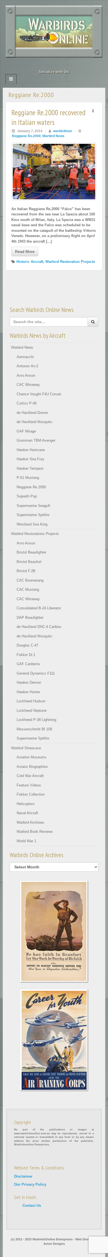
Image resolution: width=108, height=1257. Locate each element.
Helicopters (26, 804)
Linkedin (46, 64)
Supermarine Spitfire (33, 515)
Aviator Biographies (32, 767)
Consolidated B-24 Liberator (39, 608)
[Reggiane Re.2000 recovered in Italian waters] (54, 171)
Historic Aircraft (29, 262)
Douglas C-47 (27, 645)
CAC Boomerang (30, 580)
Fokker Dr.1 (26, 655)
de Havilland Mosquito (34, 422)
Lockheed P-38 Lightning (36, 720)
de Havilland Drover (32, 413)
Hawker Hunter (28, 692)
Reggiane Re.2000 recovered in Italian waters (48, 117)
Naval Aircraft (27, 813)
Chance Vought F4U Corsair (39, 394)
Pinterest (54, 64)
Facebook (39, 64)
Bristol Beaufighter (31, 552)
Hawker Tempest (30, 468)
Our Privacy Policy (30, 1184)
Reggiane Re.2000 (26, 136)
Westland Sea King (32, 524)
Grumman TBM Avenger (36, 440)
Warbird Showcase (26, 748)
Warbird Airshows (30, 822)
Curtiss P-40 (27, 403)
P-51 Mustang (28, 478)
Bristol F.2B (26, 571)
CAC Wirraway (28, 385)
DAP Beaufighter (30, 617)
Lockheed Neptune (32, 710)
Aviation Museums (32, 757)
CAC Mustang (28, 589)
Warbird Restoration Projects (70, 262)
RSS (69, 64)
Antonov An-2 (27, 366)
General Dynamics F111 (36, 673)
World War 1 (26, 841)
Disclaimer (23, 1176)
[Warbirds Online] (54, 31)
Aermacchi (25, 357)
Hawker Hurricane (31, 450)
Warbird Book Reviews (35, 831)
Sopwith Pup (27, 496)
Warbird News (53, 136)
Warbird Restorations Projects (35, 534)
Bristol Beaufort (29, 562)
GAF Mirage (26, 431)
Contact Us (31, 1205)
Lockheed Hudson (31, 701)
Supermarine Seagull (33, 506)
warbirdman (62, 131)
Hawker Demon (29, 682)
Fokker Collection (31, 794)
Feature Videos (29, 785)
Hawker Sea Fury (30, 459)
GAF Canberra (28, 664)
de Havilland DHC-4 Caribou (39, 627)
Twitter (61, 64)
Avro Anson (26, 375)
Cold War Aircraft (30, 776)
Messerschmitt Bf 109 (34, 729)
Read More (25, 251)
